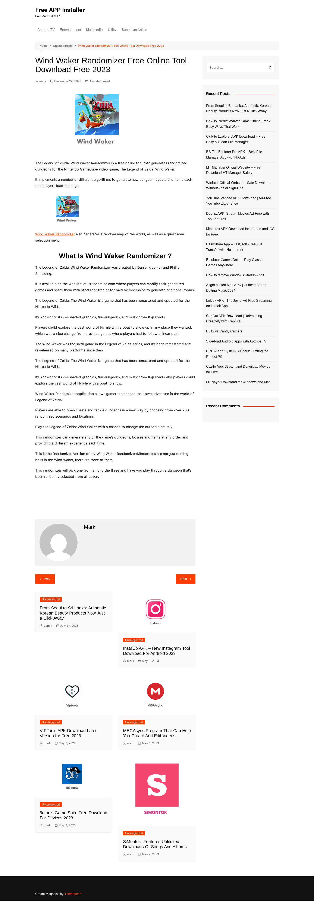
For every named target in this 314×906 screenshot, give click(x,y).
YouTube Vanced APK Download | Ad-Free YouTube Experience (238, 200)
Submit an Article (134, 30)
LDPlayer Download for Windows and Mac (238, 382)
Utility (112, 30)
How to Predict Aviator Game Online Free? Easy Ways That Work (238, 123)
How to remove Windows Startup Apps (235, 275)
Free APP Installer (60, 9)
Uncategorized (100, 81)
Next (183, 579)
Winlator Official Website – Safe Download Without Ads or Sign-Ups (238, 185)
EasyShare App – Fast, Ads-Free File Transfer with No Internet (234, 247)
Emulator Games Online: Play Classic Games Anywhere (234, 262)
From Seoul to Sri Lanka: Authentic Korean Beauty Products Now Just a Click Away (73, 613)
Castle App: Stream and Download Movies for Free (238, 369)
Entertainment (70, 30)
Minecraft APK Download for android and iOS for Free (240, 231)
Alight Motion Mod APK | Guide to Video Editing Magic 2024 (236, 287)
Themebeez (73, 894)
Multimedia (94, 30)
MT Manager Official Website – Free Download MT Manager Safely (233, 170)
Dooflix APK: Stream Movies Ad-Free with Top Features (237, 216)
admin (48, 625)
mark (42, 81)
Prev (47, 579)
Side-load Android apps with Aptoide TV (236, 341)
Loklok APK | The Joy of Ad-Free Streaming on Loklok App (239, 303)
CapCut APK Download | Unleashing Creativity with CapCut (234, 318)
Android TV (46, 30)
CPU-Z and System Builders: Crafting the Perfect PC (237, 353)
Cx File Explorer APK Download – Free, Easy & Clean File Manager (236, 139)
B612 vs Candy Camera (224, 331)
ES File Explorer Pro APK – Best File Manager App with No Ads (234, 154)
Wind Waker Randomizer (55, 234)
